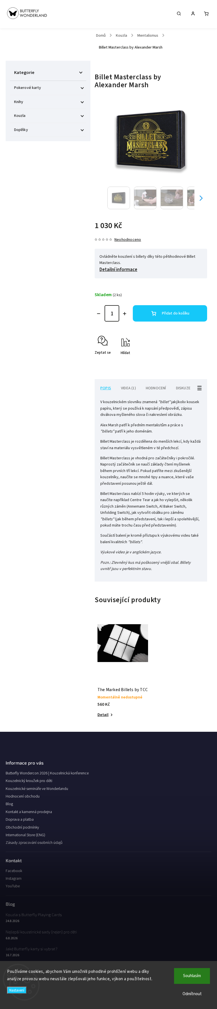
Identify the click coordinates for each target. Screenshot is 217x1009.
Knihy (18, 102)
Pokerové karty (27, 88)
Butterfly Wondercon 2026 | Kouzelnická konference (47, 773)
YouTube (13, 886)
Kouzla (20, 116)
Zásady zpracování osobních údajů (34, 843)
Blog (9, 804)
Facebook (14, 871)
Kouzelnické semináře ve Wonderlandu (37, 789)
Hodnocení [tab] (156, 388)
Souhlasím (192, 976)
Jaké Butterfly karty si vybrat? (31, 948)
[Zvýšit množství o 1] (124, 313)
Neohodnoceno (127, 240)
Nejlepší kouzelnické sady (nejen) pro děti (41, 931)
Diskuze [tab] (183, 388)
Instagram (13, 878)
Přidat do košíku (175, 313)
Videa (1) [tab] (128, 388)
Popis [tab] (105, 388)
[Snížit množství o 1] (98, 313)
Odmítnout (192, 994)
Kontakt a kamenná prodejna (29, 812)
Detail (102, 715)
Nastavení (16, 990)
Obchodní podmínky (22, 827)
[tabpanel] (122, 671)
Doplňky (21, 130)
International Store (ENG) (25, 835)
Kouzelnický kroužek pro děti (29, 781)
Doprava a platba (20, 819)
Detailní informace (118, 269)
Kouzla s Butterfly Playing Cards (34, 914)
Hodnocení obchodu (23, 796)
